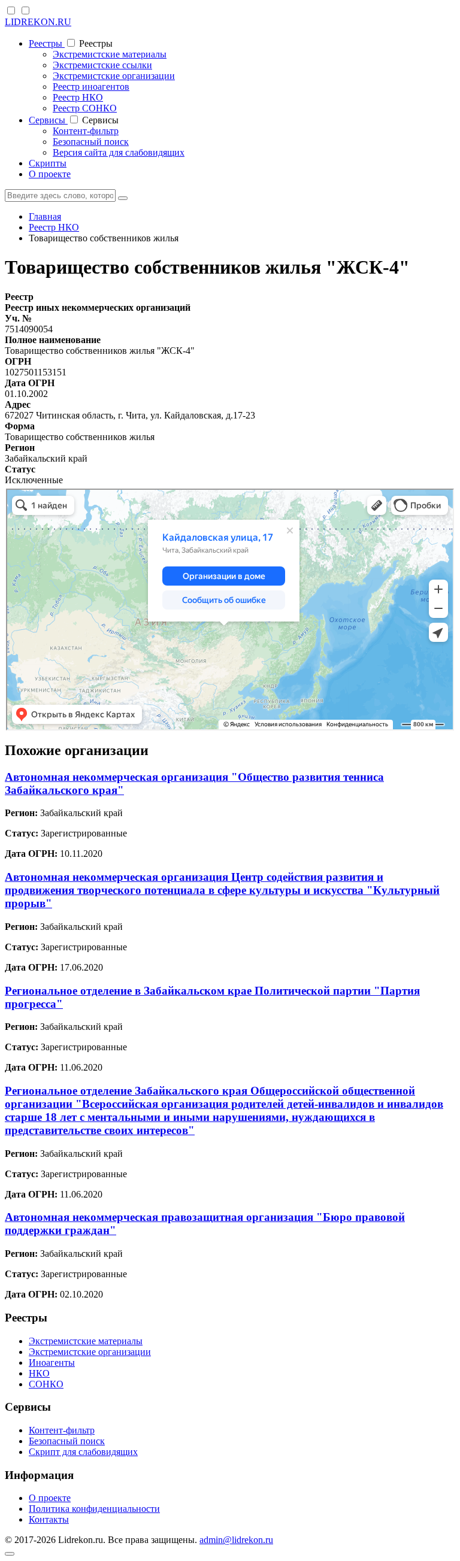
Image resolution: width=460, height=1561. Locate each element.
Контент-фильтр (86, 131)
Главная (45, 216)
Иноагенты (52, 1362)
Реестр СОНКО (85, 108)
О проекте (50, 174)
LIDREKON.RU (38, 22)
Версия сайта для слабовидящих (118, 152)
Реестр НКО (78, 97)
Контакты (49, 1519)
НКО (39, 1373)
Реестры (47, 43)
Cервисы (48, 120)
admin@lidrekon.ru (236, 1540)
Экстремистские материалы (110, 54)
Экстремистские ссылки (102, 65)
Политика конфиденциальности (94, 1509)
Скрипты (47, 163)
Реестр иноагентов (91, 86)
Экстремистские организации (114, 76)
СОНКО (46, 1384)
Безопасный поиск (91, 142)
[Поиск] (123, 198)
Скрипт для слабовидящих (83, 1452)
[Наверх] (9, 1554)
